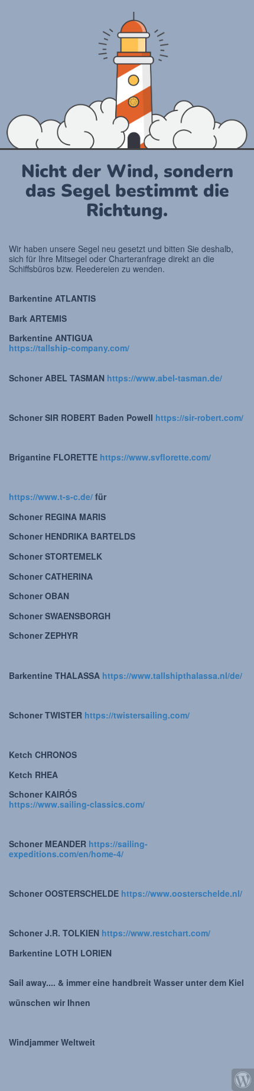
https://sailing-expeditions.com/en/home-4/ (78, 849)
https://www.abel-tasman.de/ (164, 378)
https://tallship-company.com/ (69, 348)
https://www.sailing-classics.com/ (77, 804)
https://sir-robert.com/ (199, 417)
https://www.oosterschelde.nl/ (181, 893)
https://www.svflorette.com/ (155, 457)
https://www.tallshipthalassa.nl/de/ (172, 675)
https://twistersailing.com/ (137, 715)
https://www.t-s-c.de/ (51, 496)
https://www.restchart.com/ (156, 933)
